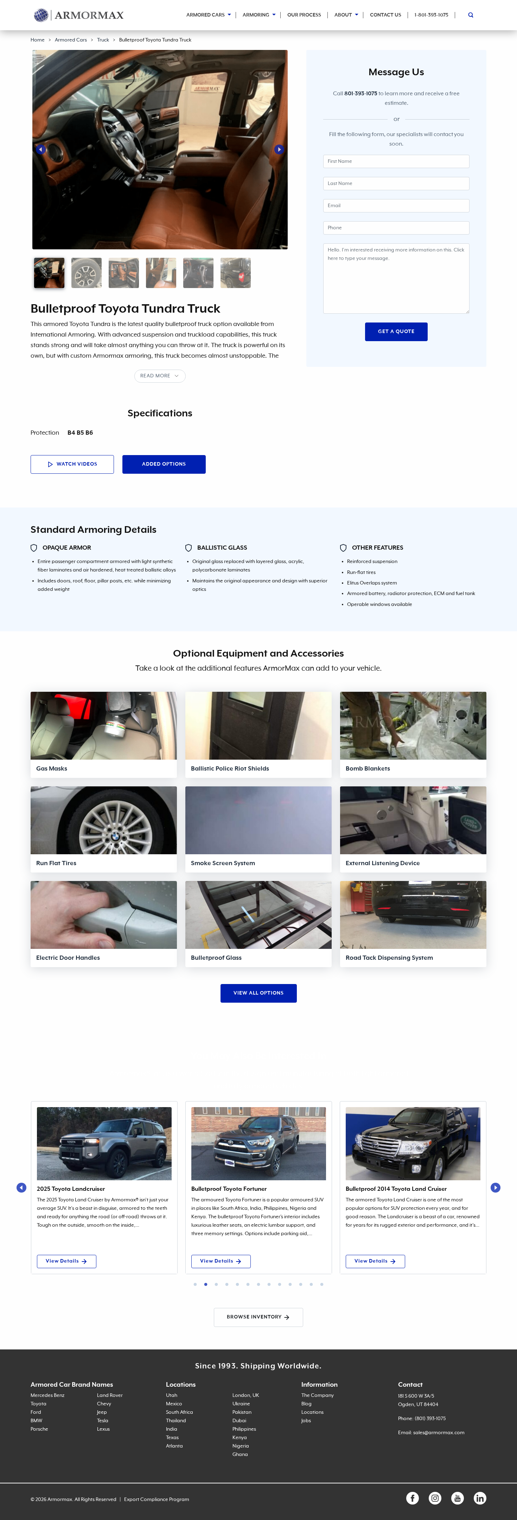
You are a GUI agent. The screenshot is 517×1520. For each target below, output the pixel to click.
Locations (312, 1412)
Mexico (174, 1404)
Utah (171, 1395)
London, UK (245, 1395)
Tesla (102, 1421)
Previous (41, 149)
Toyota (38, 1404)
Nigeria (240, 1446)
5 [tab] (237, 1284)
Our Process (304, 15)
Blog (306, 1404)
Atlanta (174, 1446)
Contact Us (385, 15)
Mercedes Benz (47, 1395)
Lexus (103, 1429)
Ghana (240, 1454)
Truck (103, 40)
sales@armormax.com (439, 1433)
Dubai (239, 1421)
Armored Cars (205, 15)
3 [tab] (216, 1284)
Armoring (256, 15)
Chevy (104, 1404)
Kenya (239, 1438)
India (171, 1429)
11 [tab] (300, 1284)
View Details (62, 1261)
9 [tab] (279, 1284)
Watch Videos (76, 464)
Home (38, 40)
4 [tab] (226, 1284)
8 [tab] (269, 1284)
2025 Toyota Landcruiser (71, 1189)
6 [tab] (247, 1284)
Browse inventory (254, 1317)
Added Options (164, 464)
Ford (36, 1412)
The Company (317, 1395)
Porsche (39, 1429)
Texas (172, 1438)
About (343, 15)
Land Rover (110, 1395)
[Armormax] (79, 15)
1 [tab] (195, 1284)
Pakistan (241, 1412)
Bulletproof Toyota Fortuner (229, 1189)
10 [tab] (290, 1284)
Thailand (176, 1421)
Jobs (306, 1421)
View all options (259, 993)
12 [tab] (311, 1284)
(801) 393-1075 (430, 1419)
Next (279, 149)
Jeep (102, 1412)
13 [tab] (321, 1284)
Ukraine (241, 1404)
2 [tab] (205, 1284)
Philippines (244, 1429)
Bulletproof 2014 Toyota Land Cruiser (396, 1189)
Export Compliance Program (156, 1499)
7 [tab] (258, 1284)
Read (147, 376)
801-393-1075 (360, 94)
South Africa (179, 1412)
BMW (36, 1421)
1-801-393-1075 (431, 15)
